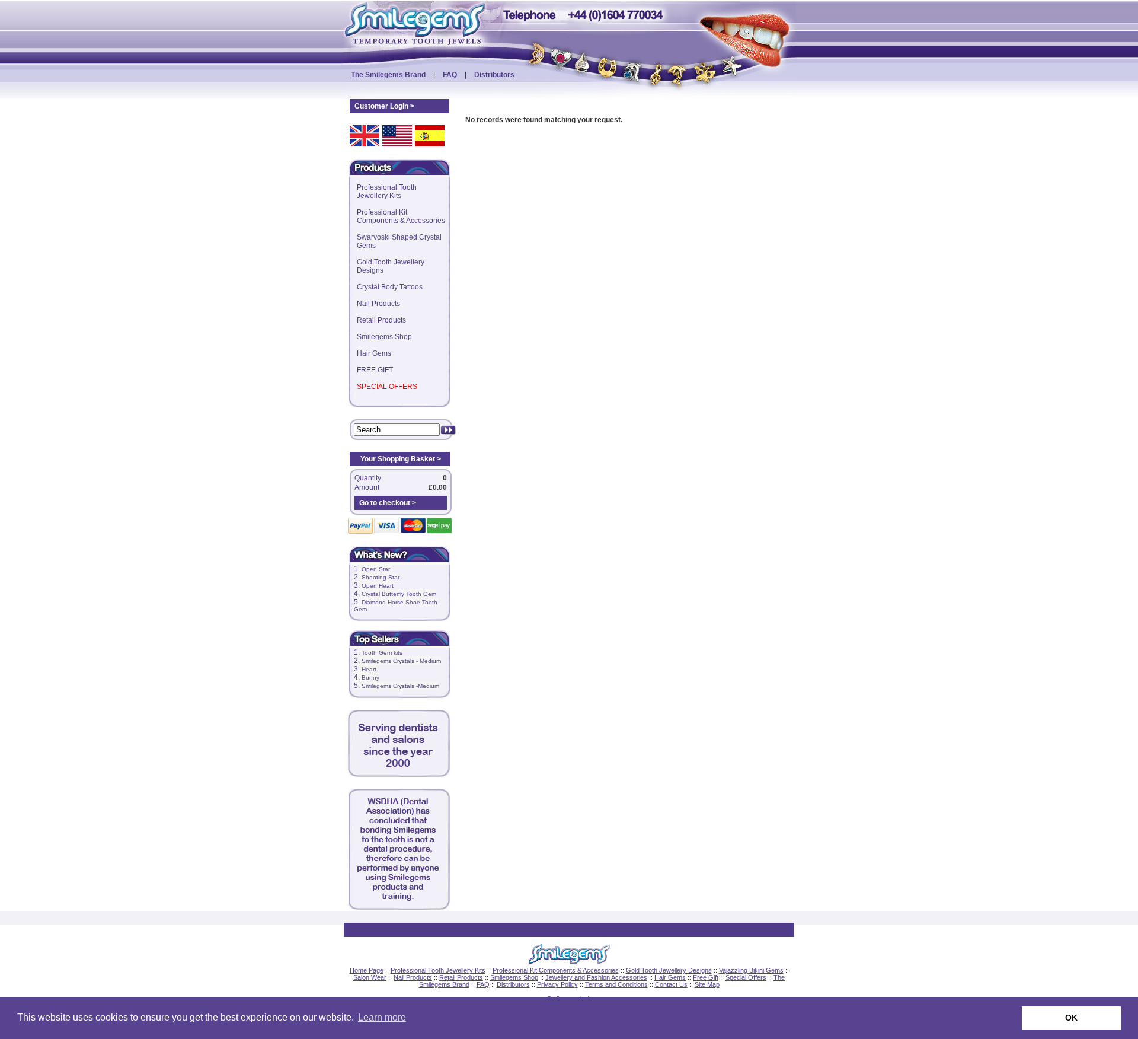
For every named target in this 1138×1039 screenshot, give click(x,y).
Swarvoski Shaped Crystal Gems (399, 241)
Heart (369, 669)
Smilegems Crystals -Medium (400, 686)
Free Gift (705, 977)
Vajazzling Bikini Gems (751, 970)
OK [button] (1071, 1017)
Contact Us (671, 984)
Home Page (366, 970)
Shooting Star (380, 577)
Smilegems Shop (384, 337)
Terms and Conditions (616, 984)
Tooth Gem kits (382, 652)
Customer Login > (384, 106)
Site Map (707, 984)
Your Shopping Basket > (400, 459)
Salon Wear (369, 977)
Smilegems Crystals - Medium (401, 661)
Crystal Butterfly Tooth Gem (399, 594)
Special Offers (745, 977)
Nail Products (378, 303)
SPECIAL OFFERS (387, 387)
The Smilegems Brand (389, 75)
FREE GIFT (375, 370)
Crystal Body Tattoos (390, 287)
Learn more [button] (382, 1017)
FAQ (450, 75)
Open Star (376, 569)
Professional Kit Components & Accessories (401, 216)
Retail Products (381, 320)
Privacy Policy (557, 984)
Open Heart (378, 585)
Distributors (494, 75)
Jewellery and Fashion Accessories (596, 977)
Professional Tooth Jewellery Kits (387, 191)
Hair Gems (374, 353)
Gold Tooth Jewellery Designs (390, 266)
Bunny (370, 677)
